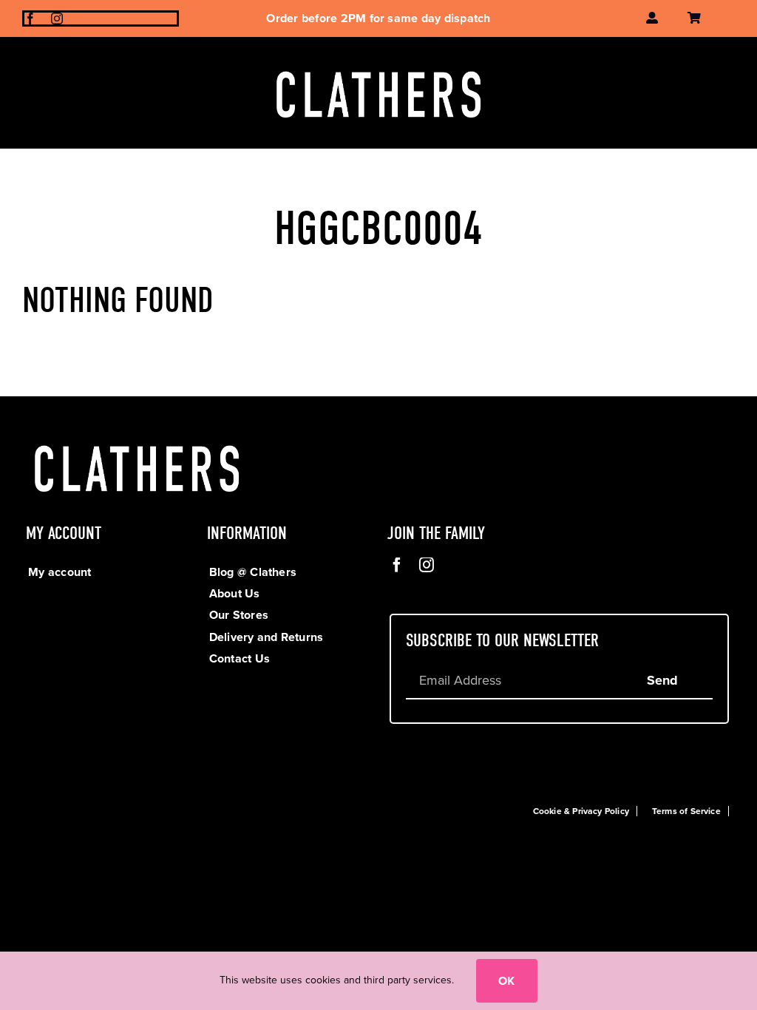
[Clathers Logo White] (378, 66)
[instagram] (57, 18)
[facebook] (30, 18)
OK (506, 980)
